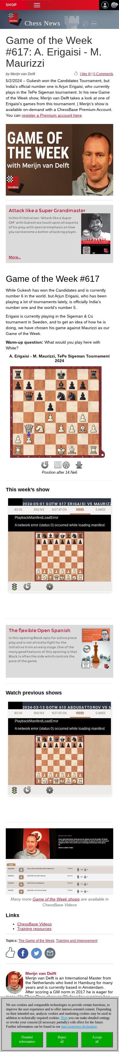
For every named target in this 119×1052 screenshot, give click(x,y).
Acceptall (97, 1039)
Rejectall (62, 1039)
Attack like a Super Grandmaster (47, 210)
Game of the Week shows (56, 899)
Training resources (34, 928)
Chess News (42, 23)
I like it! (85, 74)
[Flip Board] (44, 465)
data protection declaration (79, 1027)
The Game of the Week (36, 941)
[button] (37, 5)
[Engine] (66, 465)
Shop (11, 5)
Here (64, 1018)
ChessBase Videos (34, 924)
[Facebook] (23, 953)
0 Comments (103, 74)
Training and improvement (76, 941)
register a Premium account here (52, 115)
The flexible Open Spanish (39, 630)
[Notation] (57, 465)
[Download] (79, 465)
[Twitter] (36, 953)
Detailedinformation (27, 1039)
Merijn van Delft (40, 973)
